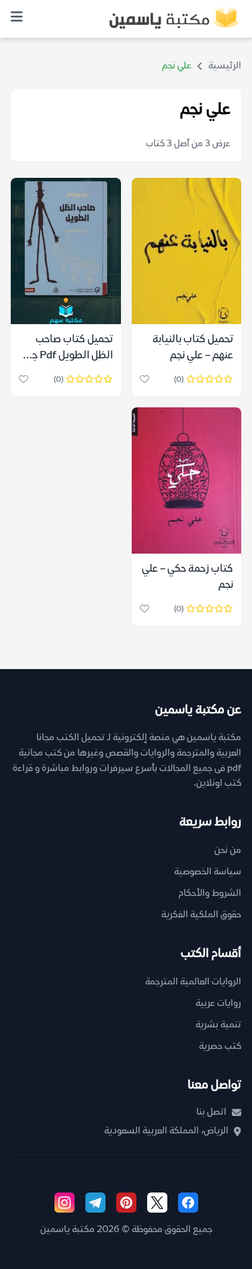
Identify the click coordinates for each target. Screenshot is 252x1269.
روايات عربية (218, 1003)
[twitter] (157, 1202)
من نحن (227, 850)
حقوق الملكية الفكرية (201, 915)
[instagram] (64, 1202)
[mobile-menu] (17, 19)
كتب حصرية (220, 1046)
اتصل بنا (211, 1112)
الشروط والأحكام (210, 893)
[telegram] (95, 1202)
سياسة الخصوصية (207, 872)
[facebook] (188, 1202)
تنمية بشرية (218, 1025)
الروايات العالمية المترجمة (193, 982)
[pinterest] (126, 1202)
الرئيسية (224, 66)
